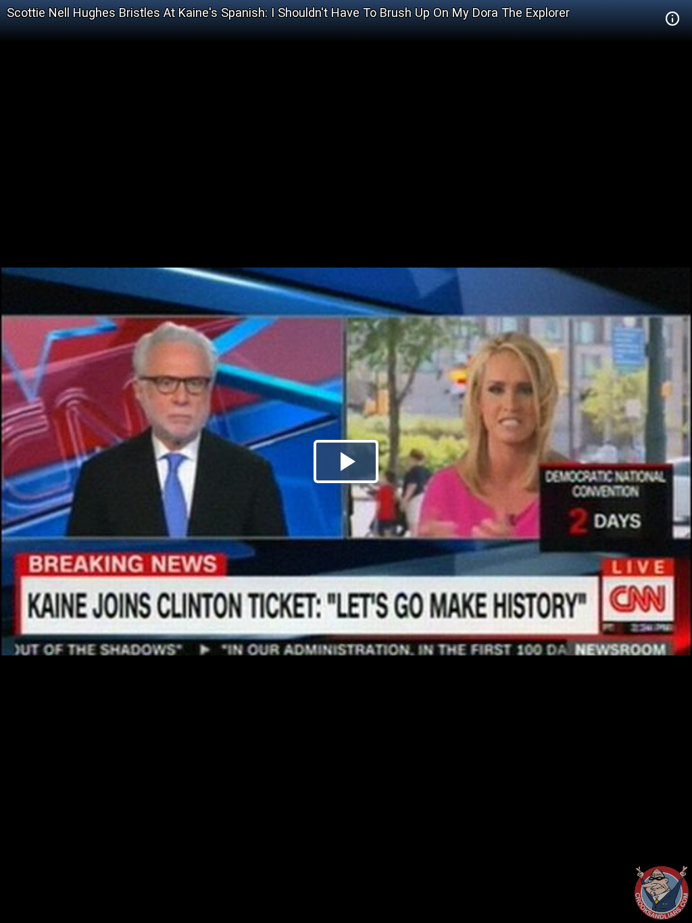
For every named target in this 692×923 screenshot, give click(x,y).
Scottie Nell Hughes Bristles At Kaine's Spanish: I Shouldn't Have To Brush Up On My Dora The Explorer (288, 12)
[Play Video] (346, 461)
